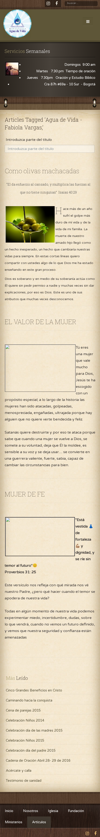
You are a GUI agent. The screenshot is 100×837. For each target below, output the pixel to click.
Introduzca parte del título (29, 139)
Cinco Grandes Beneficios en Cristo (34, 690)
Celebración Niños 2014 (25, 720)
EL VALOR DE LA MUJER (40, 322)
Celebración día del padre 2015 (31, 750)
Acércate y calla (18, 770)
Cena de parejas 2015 (23, 710)
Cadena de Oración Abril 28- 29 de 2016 (38, 760)
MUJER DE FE (25, 494)
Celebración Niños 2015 (25, 740)
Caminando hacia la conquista (29, 700)
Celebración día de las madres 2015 (34, 730)
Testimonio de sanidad (23, 780)
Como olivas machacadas (42, 171)
